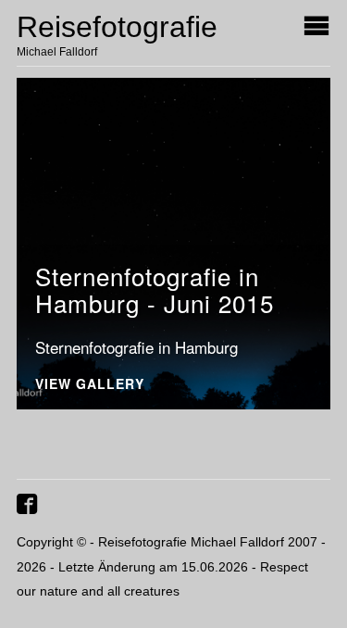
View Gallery (89, 385)
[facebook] (29, 512)
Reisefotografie (117, 27)
